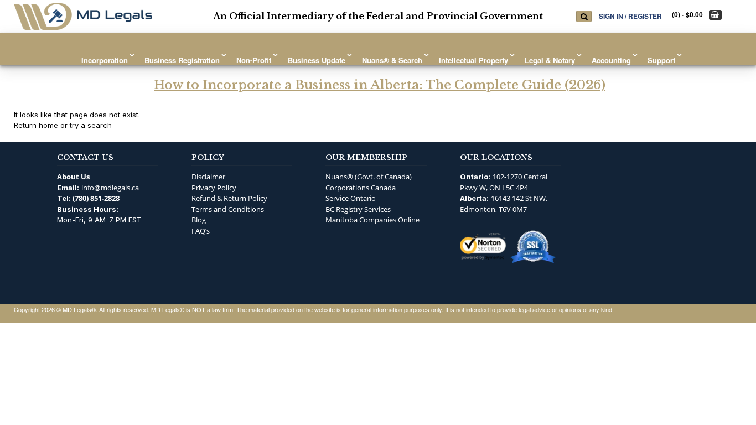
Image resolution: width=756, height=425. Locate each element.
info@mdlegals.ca (110, 188)
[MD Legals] (83, 16)
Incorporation (104, 60)
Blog (198, 220)
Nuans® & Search (392, 60)
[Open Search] (584, 16)
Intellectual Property (473, 60)
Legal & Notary (550, 60)
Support (661, 60)
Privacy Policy (213, 188)
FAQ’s (200, 231)
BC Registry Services (358, 209)
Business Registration (182, 60)
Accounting (611, 60)
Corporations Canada (360, 188)
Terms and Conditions (227, 209)
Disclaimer (208, 177)
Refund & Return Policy (229, 198)
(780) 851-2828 (96, 198)
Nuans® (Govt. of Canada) (368, 177)
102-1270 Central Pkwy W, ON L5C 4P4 (503, 182)
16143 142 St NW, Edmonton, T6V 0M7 (503, 203)
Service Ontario (350, 198)
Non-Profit (253, 60)
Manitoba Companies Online (372, 220)
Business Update (316, 60)
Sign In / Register (630, 16)
